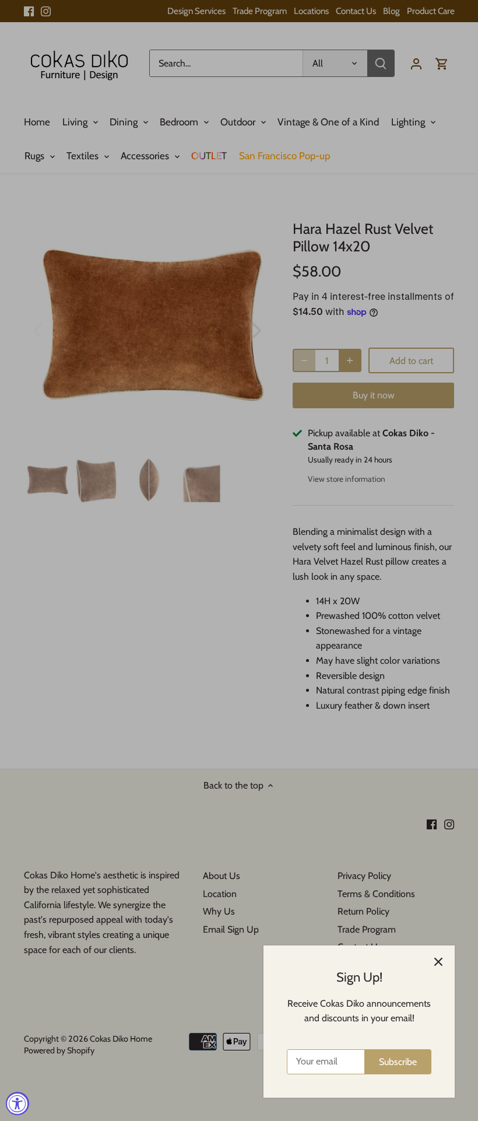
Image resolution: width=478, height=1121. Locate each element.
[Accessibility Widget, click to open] (17, 1103)
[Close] (438, 962)
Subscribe (398, 1061)
